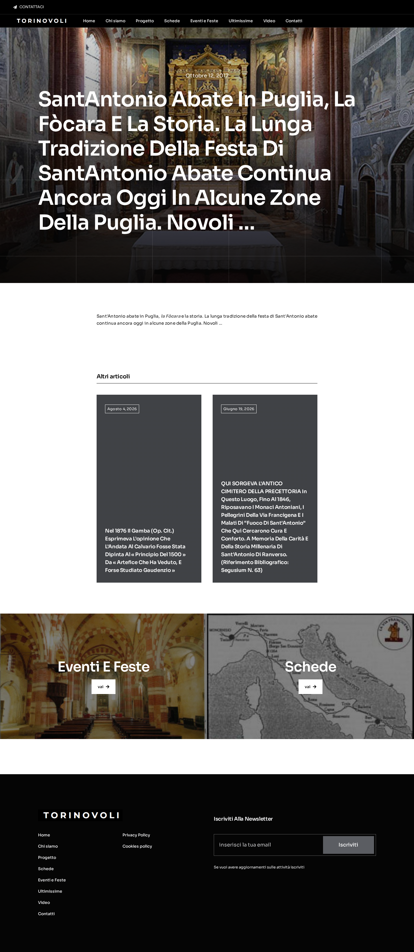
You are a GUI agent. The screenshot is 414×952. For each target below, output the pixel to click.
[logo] (41, 19)
